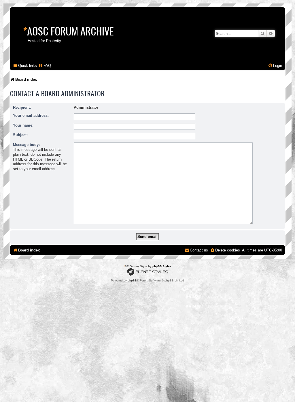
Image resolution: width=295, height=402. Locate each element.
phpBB (132, 280)
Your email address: (31, 115)
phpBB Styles (161, 266)
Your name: (23, 125)
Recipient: (22, 107)
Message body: (26, 144)
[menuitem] (44, 65)
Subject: (20, 135)
